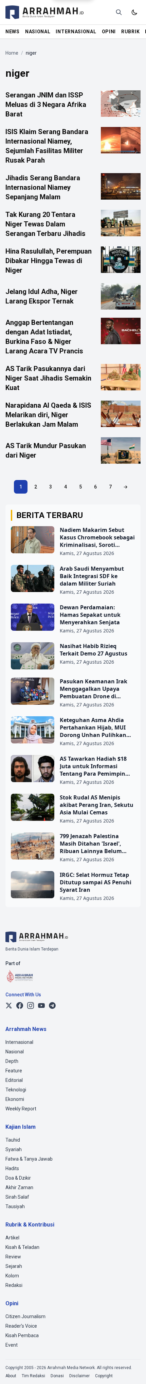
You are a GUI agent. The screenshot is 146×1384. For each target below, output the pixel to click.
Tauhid (12, 1140)
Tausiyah (15, 1206)
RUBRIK (130, 31)
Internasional (19, 1042)
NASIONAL (38, 31)
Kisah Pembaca (22, 1335)
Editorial (14, 1080)
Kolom (12, 1275)
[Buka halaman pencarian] (119, 12)
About (10, 1375)
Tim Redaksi (33, 1375)
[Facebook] (19, 1005)
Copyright (104, 1375)
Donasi (57, 1375)
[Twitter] (8, 1005)
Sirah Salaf (17, 1197)
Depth (11, 1061)
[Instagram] (30, 1005)
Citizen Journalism (25, 1316)
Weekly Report (20, 1108)
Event (11, 1345)
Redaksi (13, 1285)
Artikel (12, 1237)
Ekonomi (14, 1099)
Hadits (12, 1168)
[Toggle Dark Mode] (134, 12)
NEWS (12, 31)
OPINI (109, 31)
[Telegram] (52, 1005)
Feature (13, 1070)
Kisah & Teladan (22, 1247)
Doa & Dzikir (18, 1178)
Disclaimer (79, 1375)
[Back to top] (131, 1369)
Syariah (13, 1149)
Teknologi (15, 1089)
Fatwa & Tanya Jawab (29, 1159)
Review (13, 1256)
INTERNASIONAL (76, 31)
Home (11, 53)
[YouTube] (41, 1005)
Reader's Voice (21, 1326)
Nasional (14, 1051)
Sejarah (13, 1266)
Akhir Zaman (19, 1187)
